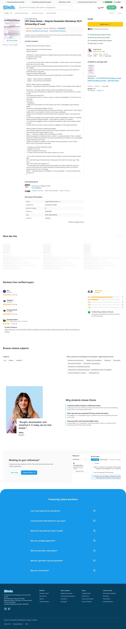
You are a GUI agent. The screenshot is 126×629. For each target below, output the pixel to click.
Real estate (116, 360)
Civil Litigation (37, 188)
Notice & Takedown (87, 601)
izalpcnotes (97, 49)
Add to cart (104, 24)
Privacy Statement (18, 624)
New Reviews (106, 599)
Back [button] (7, 13)
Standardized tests (108, 601)
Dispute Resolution (51, 13)
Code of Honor (85, 596)
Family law (107, 360)
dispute (11, 360)
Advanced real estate (74, 363)
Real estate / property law (92, 363)
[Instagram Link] (5, 608)
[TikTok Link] (8, 608)
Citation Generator (44, 601)
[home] (9, 7)
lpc (5, 360)
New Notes (106, 596)
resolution (19, 360)
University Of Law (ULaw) (21, 13)
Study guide (64, 601)
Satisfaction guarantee (66, 593)
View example (13, 40)
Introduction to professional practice (79, 366)
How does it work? (44, 593)
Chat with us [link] (64, 599)
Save (112, 13)
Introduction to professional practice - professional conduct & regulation (90, 370)
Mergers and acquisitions (94, 360)
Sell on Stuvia (42, 596)
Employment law (94, 373)
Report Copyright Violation (77, 222)
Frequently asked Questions (68, 596)
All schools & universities (109, 593)
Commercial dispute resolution (77, 373)
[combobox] (45, 7)
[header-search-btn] (20, 8)
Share (120, 13)
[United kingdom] (11, 13)
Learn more (14, 472)
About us (41, 599)
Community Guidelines (87, 599)
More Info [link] (99, 90)
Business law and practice (76, 360)
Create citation (28, 472)
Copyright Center (86, 593)
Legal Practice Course (37, 13)
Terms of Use (7, 624)
